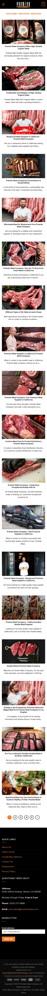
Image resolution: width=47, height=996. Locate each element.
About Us (6, 847)
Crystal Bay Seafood (11, 857)
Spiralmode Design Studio (34, 976)
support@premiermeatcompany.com (17, 973)
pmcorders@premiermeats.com (23, 909)
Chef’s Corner (8, 852)
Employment (8, 866)
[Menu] (3, 4)
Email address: (8, 928)
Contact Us (7, 861)
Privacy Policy (8, 871)
